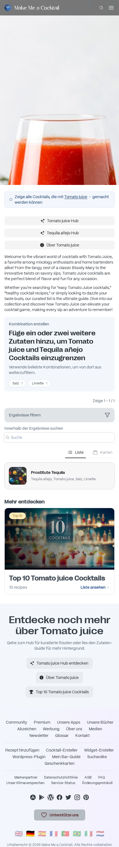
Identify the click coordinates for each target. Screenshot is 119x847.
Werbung (51, 728)
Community (16, 722)
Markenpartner (25, 777)
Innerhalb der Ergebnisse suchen (33, 428)
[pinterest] (86, 797)
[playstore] (41, 797)
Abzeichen (26, 728)
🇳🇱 (100, 833)
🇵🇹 (65, 833)
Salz (17, 383)
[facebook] (59, 797)
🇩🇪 (30, 833)
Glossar (62, 735)
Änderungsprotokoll (97, 783)
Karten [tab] (106, 452)
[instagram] (77, 797)
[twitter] (68, 797)
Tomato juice (75, 196)
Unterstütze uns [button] (64, 815)
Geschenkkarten (59, 763)
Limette (39, 383)
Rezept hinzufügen (22, 750)
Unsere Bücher (100, 722)
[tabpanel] (59, 473)
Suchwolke (97, 756)
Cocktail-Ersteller (61, 750)
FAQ (101, 777)
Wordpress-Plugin (28, 756)
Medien (95, 728)
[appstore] (33, 797)
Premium (42, 722)
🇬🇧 (19, 833)
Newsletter (38, 735)
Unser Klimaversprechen (25, 783)
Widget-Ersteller (99, 750)
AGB (88, 777)
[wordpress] (50, 797)
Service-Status (63, 783)
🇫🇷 (54, 833)
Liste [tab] (79, 452)
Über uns (74, 728)
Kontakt (82, 735)
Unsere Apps (68, 722)
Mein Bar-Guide (66, 756)
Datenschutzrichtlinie (61, 777)
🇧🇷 (77, 833)
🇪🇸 (42, 833)
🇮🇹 (88, 833)
